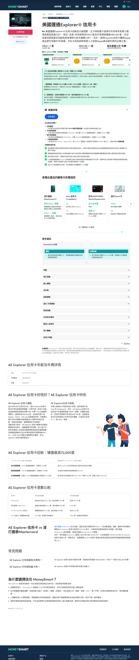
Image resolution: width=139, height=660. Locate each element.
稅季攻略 (57, 6)
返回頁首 (126, 344)
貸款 (77, 6)
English (129, 1)
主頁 (43, 14)
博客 (108, 6)
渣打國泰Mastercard (62, 526)
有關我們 (102, 649)
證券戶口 (43, 655)
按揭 (41, 659)
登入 (129, 6)
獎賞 (116, 6)
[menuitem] (58, 6)
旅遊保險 (11, 659)
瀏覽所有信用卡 (20, 42)
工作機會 (115, 649)
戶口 (100, 6)
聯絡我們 (127, 649)
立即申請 (20, 31)
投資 (92, 6)
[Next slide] (130, 60)
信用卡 (68, 6)
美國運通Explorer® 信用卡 (65, 14)
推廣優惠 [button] (51, 116)
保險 (85, 6)
